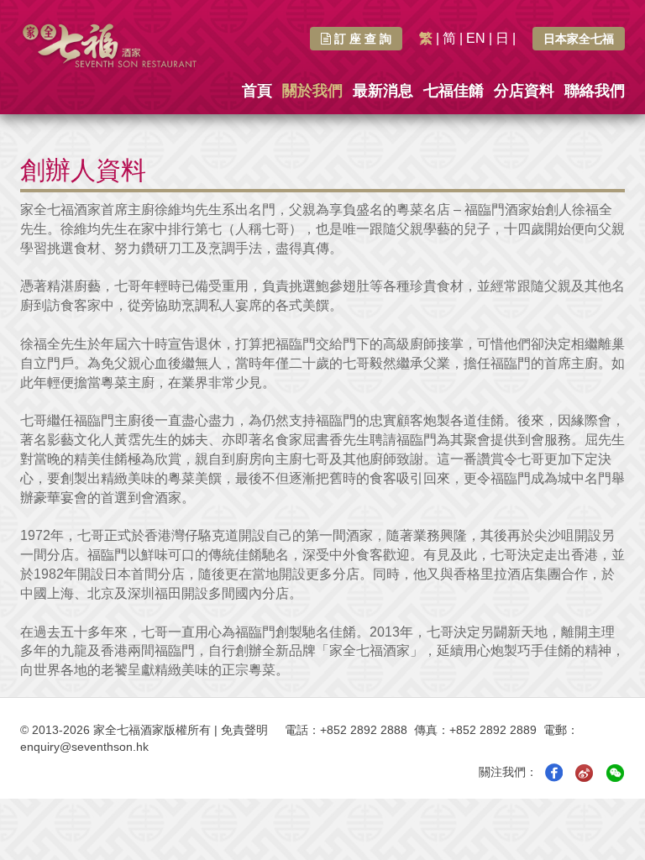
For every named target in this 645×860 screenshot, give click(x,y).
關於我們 (312, 90)
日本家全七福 (578, 38)
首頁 (257, 90)
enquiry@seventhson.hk (84, 746)
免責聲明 (244, 730)
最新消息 (383, 90)
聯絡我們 (594, 90)
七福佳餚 (453, 90)
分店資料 (524, 90)
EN (475, 38)
